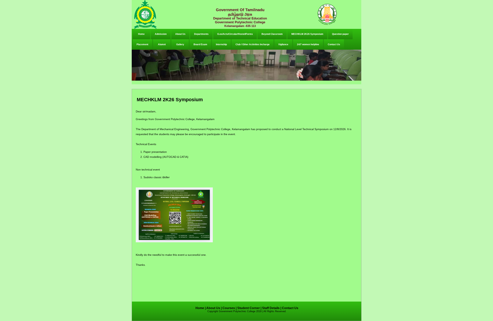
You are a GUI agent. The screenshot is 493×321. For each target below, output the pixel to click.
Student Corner (248, 308)
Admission (161, 34)
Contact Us (334, 44)
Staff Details (271, 308)
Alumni (162, 44)
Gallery (180, 44)
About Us (180, 34)
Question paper (340, 34)
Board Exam (200, 44)
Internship (221, 44)
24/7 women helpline (308, 44)
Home (141, 34)
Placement (142, 44)
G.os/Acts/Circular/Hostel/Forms (235, 34)
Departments (201, 34)
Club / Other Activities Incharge (253, 44)
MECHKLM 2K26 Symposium (307, 34)
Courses (228, 308)
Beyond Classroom (272, 34)
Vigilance (283, 44)
